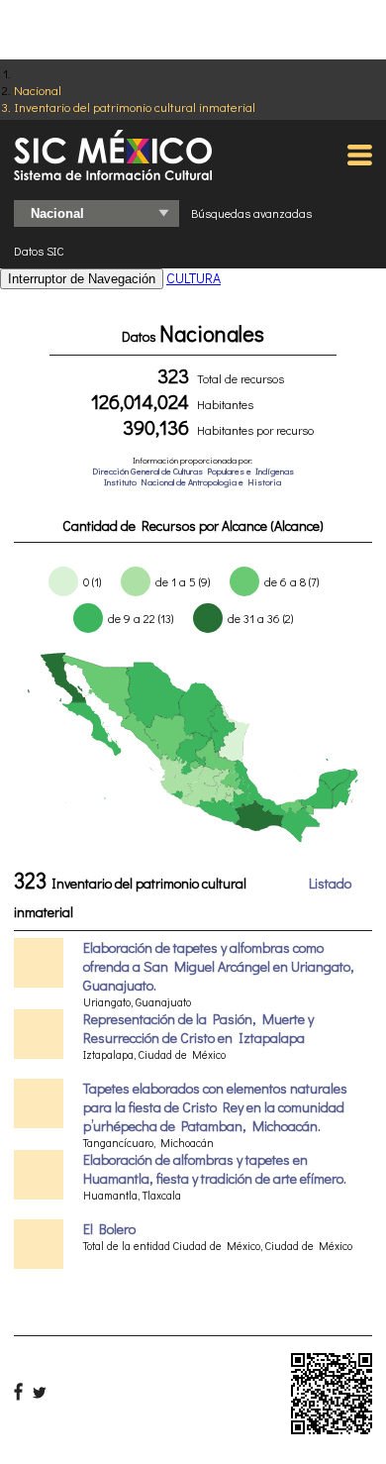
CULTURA (193, 277)
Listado (330, 883)
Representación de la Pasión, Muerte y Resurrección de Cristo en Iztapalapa (198, 1028)
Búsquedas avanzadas (251, 213)
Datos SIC (39, 251)
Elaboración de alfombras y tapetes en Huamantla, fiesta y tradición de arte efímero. (214, 1169)
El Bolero (109, 1228)
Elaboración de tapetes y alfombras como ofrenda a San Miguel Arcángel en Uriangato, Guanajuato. (218, 966)
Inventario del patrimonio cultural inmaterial (134, 106)
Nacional (37, 89)
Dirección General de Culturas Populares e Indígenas (193, 471)
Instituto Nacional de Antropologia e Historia (192, 481)
